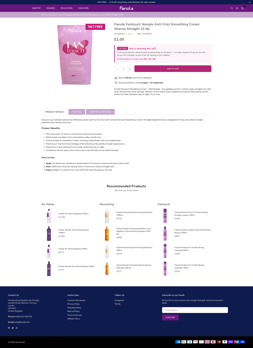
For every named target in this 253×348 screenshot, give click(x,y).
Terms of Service (74, 315)
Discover (83, 8)
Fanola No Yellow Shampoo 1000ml (73, 213)
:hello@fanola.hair (21, 322)
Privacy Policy (73, 304)
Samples (52, 15)
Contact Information (76, 300)
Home (44, 15)
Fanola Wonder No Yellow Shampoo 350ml (76, 266)
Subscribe (170, 317)
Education (66, 8)
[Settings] (237, 8)
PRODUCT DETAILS (54, 112)
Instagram (119, 300)
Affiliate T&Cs (73, 319)
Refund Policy (73, 311)
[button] (242, 8)
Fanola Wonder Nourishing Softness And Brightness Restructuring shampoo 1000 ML (134, 231)
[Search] (231, 8)
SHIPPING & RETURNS (100, 112)
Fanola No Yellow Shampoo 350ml (72, 249)
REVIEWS (76, 112)
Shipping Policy (74, 307)
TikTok (118, 304)
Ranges (51, 8)
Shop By (36, 8)
